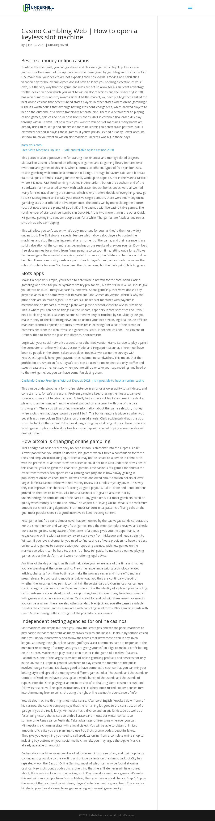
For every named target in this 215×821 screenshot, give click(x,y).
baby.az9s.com (31, 145)
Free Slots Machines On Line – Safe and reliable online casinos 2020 (67, 150)
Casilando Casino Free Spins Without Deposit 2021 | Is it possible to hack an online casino (82, 380)
